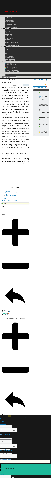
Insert (12, 477)
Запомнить (4, 433)
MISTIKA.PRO (9, 11)
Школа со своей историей (11, 192)
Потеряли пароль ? (7, 434)
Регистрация (3, 424)
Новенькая (7, 191)
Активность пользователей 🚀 (40, 86)
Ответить (2, 474)
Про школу (4, 79)
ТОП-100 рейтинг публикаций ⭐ (40, 87)
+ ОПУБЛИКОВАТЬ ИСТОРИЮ (40, 79)
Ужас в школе (8, 194)
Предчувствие (5, 201)
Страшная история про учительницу (10, 200)
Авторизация (3, 435)
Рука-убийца (41, 121)
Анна (7, 314)
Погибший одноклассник (10, 195)
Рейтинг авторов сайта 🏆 (40, 84)
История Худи (42, 128)
